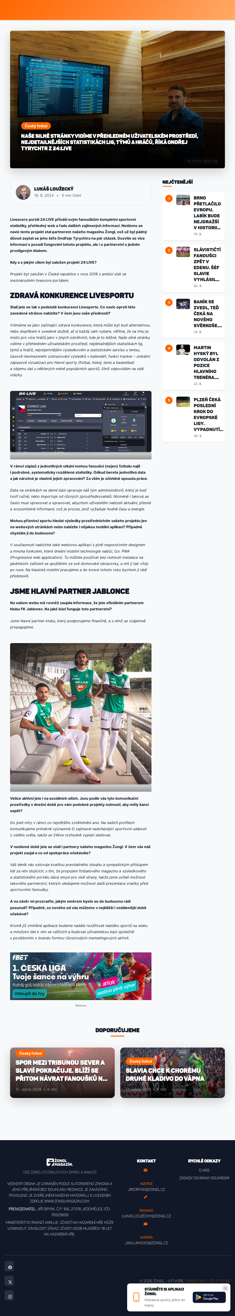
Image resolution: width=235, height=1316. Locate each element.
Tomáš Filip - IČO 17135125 (207, 1281)
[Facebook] (9, 1266)
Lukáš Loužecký (54, 189)
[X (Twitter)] (9, 1281)
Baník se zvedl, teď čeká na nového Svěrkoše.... (208, 313)
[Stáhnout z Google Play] (209, 1297)
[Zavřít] (225, 1288)
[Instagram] (9, 1295)
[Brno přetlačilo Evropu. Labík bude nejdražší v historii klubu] (183, 199)
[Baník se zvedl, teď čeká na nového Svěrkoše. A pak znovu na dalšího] (183, 303)
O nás (204, 1170)
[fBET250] (80, 976)
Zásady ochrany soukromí (204, 1178)
